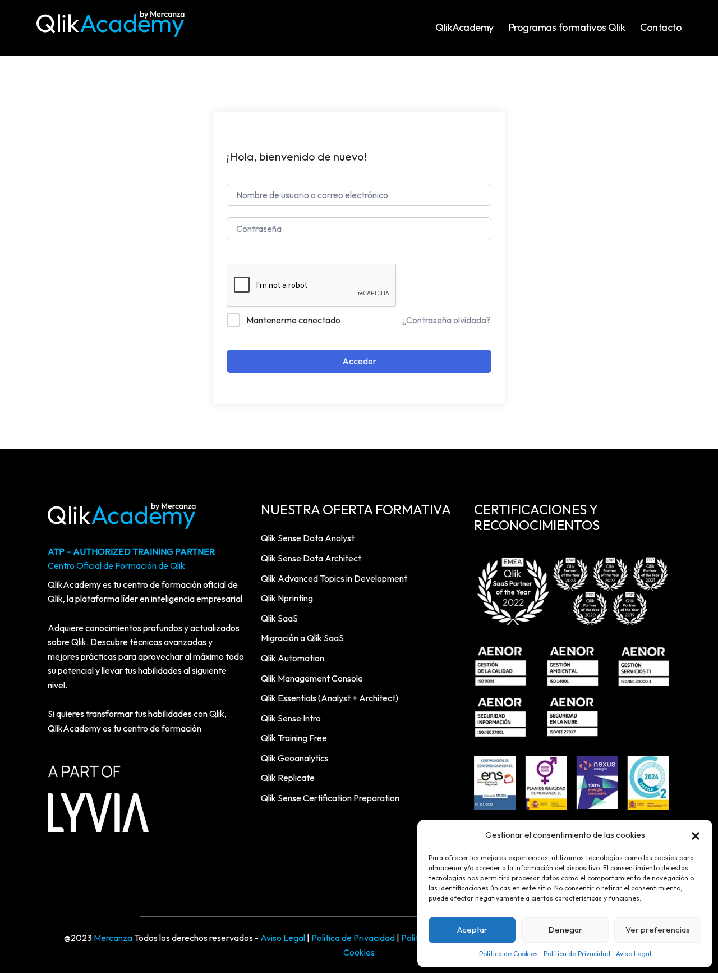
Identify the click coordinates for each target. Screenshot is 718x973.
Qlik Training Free (294, 737)
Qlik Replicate (288, 777)
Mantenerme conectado (293, 320)
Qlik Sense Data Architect (311, 558)
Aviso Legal (633, 953)
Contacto (661, 27)
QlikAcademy (464, 27)
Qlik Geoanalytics (295, 758)
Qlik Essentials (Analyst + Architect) (329, 698)
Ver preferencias (657, 929)
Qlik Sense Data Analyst (308, 537)
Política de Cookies (508, 953)
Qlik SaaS (279, 618)
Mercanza (113, 937)
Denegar (565, 929)
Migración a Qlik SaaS (302, 637)
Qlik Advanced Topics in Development (334, 578)
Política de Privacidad (577, 953)
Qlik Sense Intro (291, 718)
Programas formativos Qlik (567, 27)
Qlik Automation (292, 658)
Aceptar (472, 929)
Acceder (359, 361)
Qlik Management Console (312, 678)
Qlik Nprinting (287, 598)
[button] (695, 834)
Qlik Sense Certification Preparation (330, 797)
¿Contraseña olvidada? (446, 320)
